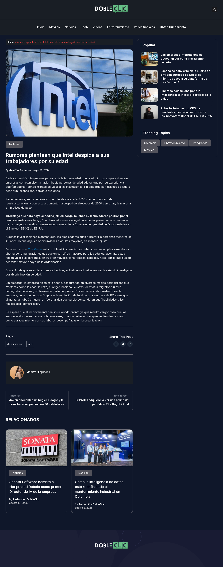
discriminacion (15, 344)
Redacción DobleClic (26, 499)
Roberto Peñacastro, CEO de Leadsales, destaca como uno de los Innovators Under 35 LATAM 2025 (186, 112)
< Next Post (15, 395)
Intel (30, 344)
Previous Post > (121, 395)
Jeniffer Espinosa (20, 170)
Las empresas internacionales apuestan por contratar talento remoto (182, 58)
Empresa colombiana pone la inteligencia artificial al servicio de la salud (186, 94)
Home (10, 42)
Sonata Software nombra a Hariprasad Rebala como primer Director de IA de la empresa (35, 487)
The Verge (35, 249)
